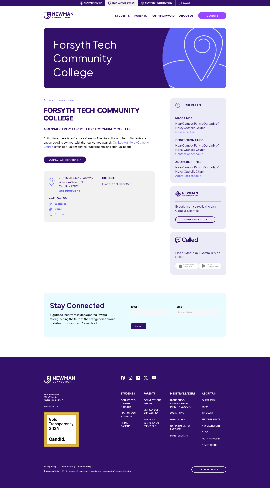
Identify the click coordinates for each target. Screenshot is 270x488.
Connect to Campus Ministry (128, 403)
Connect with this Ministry (65, 159)
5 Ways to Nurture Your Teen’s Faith (151, 422)
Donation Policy (84, 466)
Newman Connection (123, 3)
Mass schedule (185, 132)
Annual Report (211, 425)
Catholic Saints (209, 469)
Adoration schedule (188, 175)
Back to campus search (61, 100)
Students (122, 15)
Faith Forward (163, 15)
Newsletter (177, 419)
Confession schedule (189, 154)
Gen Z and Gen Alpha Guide (151, 411)
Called (186, 3)
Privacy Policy (50, 466)
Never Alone (209, 445)
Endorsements (211, 419)
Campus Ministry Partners (180, 427)
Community (177, 413)
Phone (59, 214)
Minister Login (179, 435)
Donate (212, 15)
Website (61, 204)
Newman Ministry (93, 3)
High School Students (128, 415)
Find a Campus (125, 424)
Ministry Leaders (182, 393)
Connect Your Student (152, 402)
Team (205, 406)
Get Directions (69, 191)
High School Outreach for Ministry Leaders (180, 403)
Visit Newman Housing (195, 219)
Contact (207, 413)
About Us (186, 15)
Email (58, 209)
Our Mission (209, 400)
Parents (140, 15)
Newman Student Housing (158, 3)
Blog (205, 432)
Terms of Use (66, 466)
